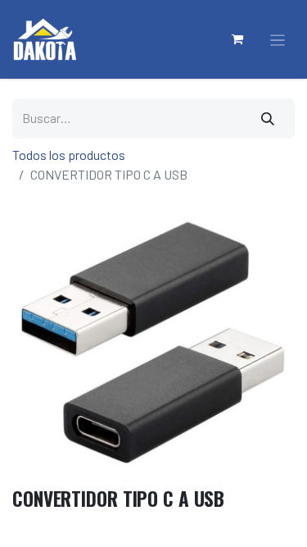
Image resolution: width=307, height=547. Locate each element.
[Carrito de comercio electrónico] (238, 39)
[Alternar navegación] (278, 39)
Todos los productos (68, 154)
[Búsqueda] (268, 118)
